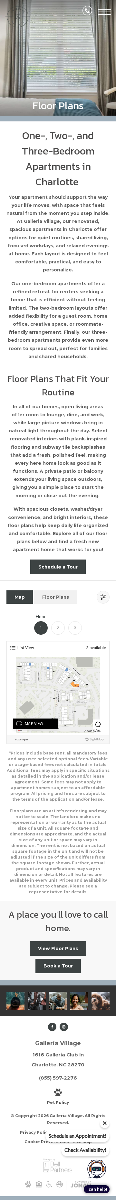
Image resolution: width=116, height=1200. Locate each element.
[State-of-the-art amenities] (37, 1001)
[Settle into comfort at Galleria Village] (79, 1001)
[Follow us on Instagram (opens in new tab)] (64, 1027)
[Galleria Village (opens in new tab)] (57, 1171)
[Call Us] (87, 12)
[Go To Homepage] (18, 17)
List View (25, 647)
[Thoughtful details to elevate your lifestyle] (58, 1001)
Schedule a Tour (58, 566)
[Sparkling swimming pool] (15, 1001)
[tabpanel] (58, 754)
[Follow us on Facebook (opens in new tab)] (52, 1027)
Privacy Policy (35, 1132)
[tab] (19, 597)
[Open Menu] (104, 12)
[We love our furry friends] (101, 1001)
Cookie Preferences (46, 1141)
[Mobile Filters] (103, 597)
